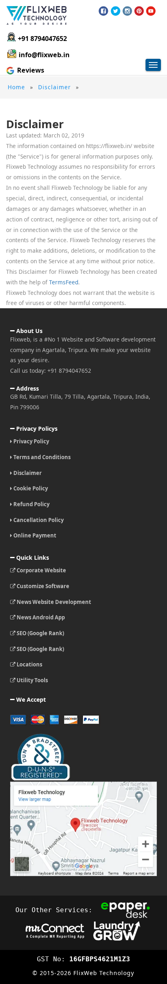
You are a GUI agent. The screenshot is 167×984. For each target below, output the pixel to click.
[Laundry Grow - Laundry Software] (116, 930)
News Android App (40, 617)
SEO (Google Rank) (39, 633)
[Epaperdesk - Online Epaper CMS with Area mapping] (126, 909)
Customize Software (42, 586)
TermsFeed (63, 282)
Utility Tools (31, 680)
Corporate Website (40, 570)
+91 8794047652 (42, 38)
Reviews (29, 70)
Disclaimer (27, 473)
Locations (28, 664)
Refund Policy (30, 504)
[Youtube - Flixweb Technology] (151, 11)
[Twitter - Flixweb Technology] (115, 11)
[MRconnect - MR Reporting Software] (55, 930)
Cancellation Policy (38, 520)
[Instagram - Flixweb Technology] (127, 11)
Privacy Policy (30, 441)
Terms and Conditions (41, 457)
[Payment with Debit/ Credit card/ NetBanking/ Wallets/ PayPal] (83, 722)
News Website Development (53, 602)
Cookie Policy (30, 488)
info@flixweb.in (44, 54)
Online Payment (34, 535)
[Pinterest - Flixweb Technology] (139, 11)
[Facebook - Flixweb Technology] (103, 11)
